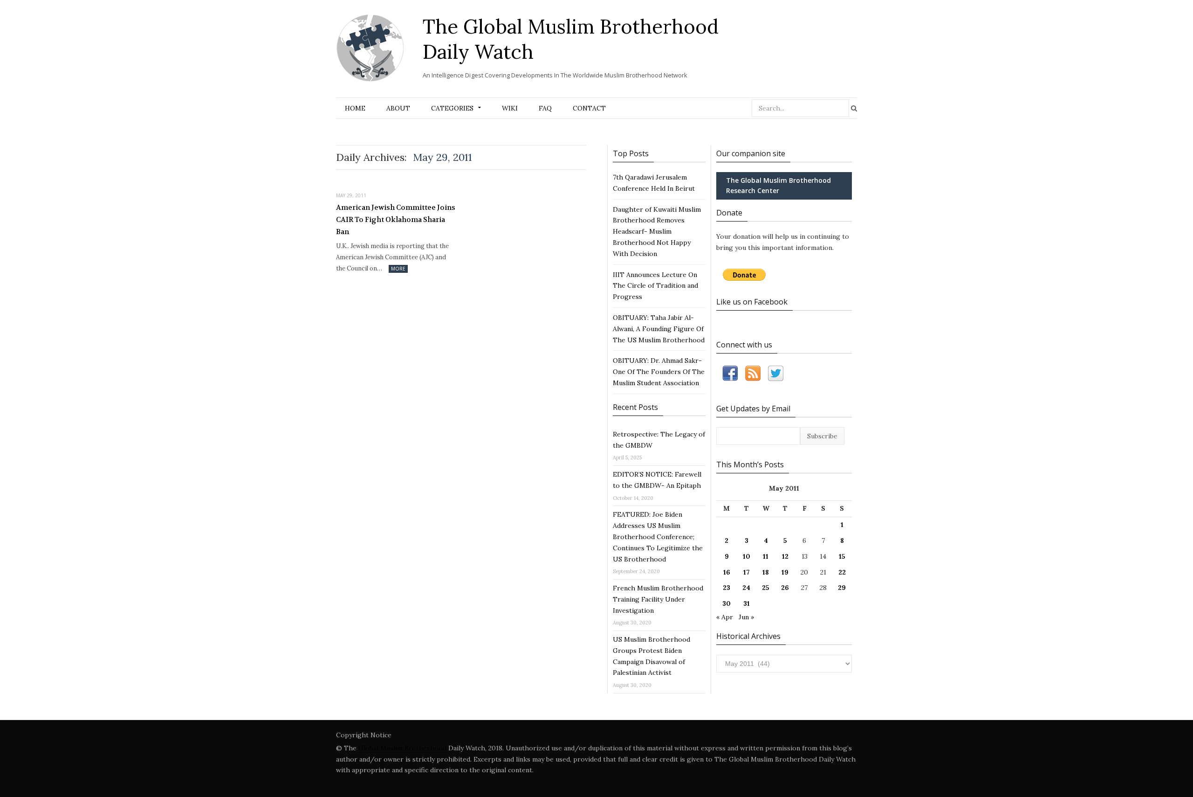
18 (765, 572)
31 (746, 603)
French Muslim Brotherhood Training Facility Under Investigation (658, 599)
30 (726, 603)
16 (726, 572)
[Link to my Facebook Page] (730, 375)
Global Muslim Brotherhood (402, 748)
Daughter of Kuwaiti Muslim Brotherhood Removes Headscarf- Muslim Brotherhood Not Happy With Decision (657, 231)
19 (785, 572)
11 (765, 556)
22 (842, 572)
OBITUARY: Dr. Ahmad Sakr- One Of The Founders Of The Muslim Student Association (659, 371)
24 (746, 587)
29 (842, 587)
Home (355, 108)
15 (842, 556)
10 (746, 556)
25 (765, 587)
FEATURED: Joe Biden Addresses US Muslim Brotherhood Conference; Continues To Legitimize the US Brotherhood (658, 536)
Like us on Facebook (752, 302)
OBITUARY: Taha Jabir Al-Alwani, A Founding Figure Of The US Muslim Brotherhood (659, 328)
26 (785, 587)
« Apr (724, 617)
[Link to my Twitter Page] (775, 375)
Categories (452, 108)
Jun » (746, 617)
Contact (589, 108)
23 (726, 587)
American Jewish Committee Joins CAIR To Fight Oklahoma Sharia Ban (395, 219)
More (398, 268)
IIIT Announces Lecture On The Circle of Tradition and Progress (655, 285)
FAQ (545, 108)
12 (785, 556)
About (398, 108)
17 (746, 572)
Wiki (510, 108)
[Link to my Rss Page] (753, 375)
